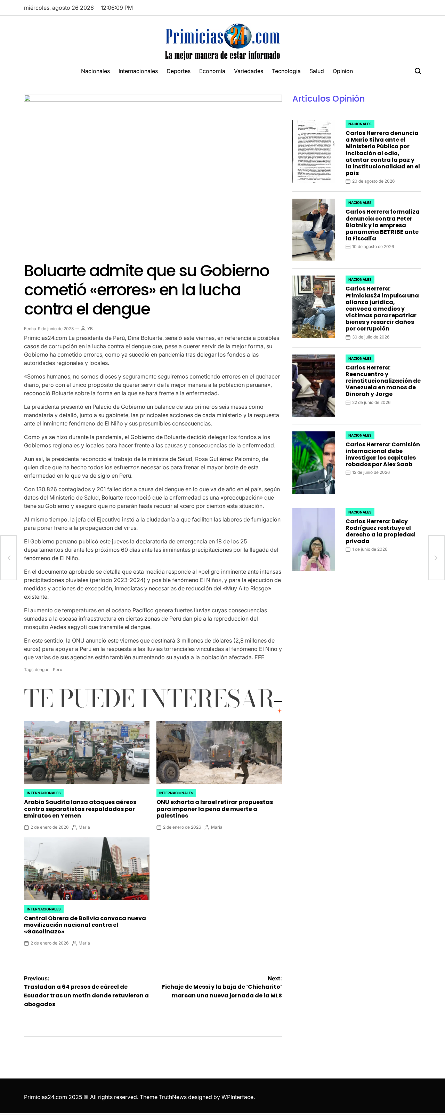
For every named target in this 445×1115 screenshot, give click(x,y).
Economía (212, 70)
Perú (57, 669)
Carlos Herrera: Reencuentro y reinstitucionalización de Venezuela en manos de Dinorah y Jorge (383, 381)
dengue (42, 669)
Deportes (179, 70)
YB (90, 328)
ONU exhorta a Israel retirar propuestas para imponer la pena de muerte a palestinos (214, 808)
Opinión (343, 70)
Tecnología (286, 70)
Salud (316, 70)
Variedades (248, 70)
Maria (84, 827)
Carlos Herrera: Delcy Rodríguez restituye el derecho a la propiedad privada (380, 531)
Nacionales (95, 70)
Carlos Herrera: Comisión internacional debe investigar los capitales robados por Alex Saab (383, 454)
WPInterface (237, 1096)
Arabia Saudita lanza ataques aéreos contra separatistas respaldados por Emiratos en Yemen (80, 808)
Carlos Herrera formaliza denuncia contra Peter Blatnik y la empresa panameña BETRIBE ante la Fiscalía (383, 225)
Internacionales (138, 70)
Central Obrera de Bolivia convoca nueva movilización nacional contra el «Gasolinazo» (85, 924)
